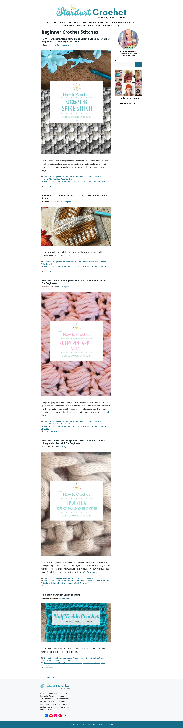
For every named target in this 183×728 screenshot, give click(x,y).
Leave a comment (50, 431)
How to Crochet (86, 176)
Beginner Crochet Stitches (53, 181)
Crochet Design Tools (123, 23)
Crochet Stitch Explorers (53, 176)
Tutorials (73, 23)
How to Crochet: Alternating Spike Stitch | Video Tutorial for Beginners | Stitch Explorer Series (75, 40)
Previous (46, 677)
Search (117, 61)
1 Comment (48, 585)
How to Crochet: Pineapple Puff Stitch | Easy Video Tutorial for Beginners (74, 282)
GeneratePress (108, 724)
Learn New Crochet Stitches (93, 266)
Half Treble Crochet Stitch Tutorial (60, 594)
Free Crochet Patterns (71, 176)
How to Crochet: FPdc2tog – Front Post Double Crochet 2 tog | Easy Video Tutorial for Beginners (75, 442)
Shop (98, 26)
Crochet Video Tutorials (91, 181)
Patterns (58, 23)
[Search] (138, 64)
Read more (92, 572)
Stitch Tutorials (54, 179)
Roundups (69, 26)
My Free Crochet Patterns (84, 261)
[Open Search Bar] (117, 26)
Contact (107, 26)
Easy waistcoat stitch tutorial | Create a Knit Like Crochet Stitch (74, 197)
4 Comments (48, 186)
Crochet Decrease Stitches (74, 580)
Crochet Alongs (85, 26)
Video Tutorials (66, 179)
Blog (49, 23)
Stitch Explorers (60, 184)
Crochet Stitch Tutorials (73, 181)
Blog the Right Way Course (96, 23)
